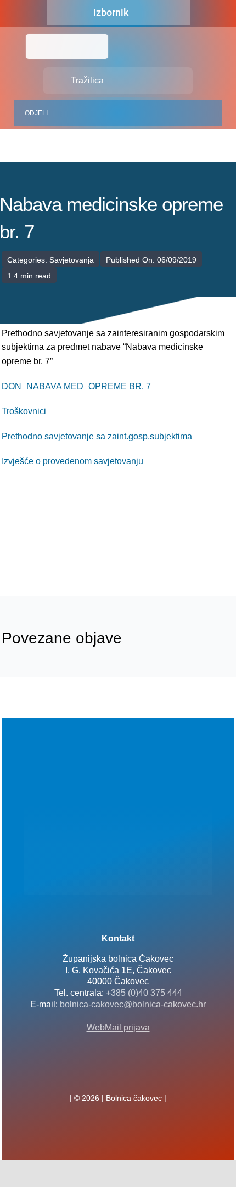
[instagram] (135, 1073)
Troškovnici (24, 411)
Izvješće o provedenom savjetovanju (72, 461)
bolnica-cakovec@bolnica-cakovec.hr (133, 1004)
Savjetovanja (71, 259)
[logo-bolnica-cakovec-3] (56, 544)
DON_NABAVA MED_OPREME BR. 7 (76, 386)
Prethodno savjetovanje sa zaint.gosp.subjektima (97, 436)
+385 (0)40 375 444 (144, 992)
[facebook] (100, 1073)
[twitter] (118, 1073)
